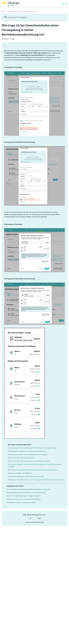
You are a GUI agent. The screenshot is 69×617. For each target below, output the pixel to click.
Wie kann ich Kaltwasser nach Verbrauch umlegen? (24, 499)
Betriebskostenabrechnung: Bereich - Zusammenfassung (26, 492)
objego (3, 11)
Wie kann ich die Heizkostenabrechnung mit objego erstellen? (29, 461)
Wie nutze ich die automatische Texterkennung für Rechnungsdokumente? (33, 470)
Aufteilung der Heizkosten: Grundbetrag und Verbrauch (27, 451)
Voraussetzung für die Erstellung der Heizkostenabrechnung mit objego (32, 448)
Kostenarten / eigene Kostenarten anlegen (21, 502)
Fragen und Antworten (12, 11)
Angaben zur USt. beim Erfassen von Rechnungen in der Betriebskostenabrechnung (36, 480)
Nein (39, 518)
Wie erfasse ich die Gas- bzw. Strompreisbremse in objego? (27, 454)
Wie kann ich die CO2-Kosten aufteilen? (21, 458)
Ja (30, 518)
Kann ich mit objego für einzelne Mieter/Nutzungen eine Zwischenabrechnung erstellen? (34, 465)
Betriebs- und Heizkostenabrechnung (28, 11)
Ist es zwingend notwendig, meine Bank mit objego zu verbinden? (28, 489)
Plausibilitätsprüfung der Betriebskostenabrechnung (26, 476)
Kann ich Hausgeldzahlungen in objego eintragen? (23, 496)
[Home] (10, 3)
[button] (66, 4)
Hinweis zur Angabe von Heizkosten (20, 473)
